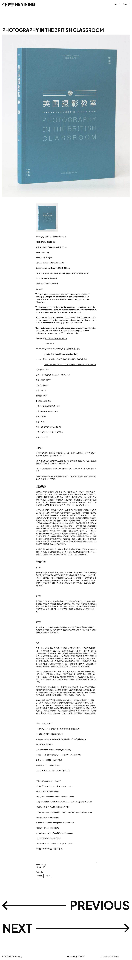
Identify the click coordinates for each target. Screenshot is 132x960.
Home (48, 876)
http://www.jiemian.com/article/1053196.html (55, 796)
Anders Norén (113, 956)
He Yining (42, 864)
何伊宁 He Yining (18, 4)
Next (17, 927)
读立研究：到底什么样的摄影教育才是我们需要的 (68, 359)
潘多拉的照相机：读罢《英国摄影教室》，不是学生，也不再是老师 (70, 364)
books (39, 876)
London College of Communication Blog (61, 354)
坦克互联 (80, 956)
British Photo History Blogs (56, 338)
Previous (100, 905)
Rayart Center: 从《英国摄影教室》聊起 (64, 349)
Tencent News (48, 343)
